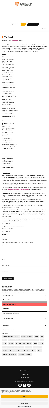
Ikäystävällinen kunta (18, 339)
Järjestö (27, 339)
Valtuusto (5, 354)
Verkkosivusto (5, 271)
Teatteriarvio (27, 350)
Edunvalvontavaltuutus (8, 336)
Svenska (20, 350)
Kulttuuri (29, 343)
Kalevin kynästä (34, 339)
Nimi (3, 259)
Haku (23, 24)
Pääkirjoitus (5, 350)
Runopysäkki (15, 40)
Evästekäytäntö (21, 406)
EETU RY (17, 336)
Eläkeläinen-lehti (33, 24)
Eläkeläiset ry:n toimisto (26, 336)
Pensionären (28, 347)
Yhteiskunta (28, 354)
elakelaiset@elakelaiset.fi (24, 379)
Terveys (34, 350)
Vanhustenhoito (12, 354)
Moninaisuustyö (12, 347)
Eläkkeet (36, 336)
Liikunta (41, 343)
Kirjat (41, 339)
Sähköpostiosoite (6, 265)
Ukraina (39, 350)
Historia (4, 339)
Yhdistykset (21, 354)
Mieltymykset (24, 403)
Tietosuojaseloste (27, 406)
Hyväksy (24, 396)
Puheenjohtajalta (37, 347)
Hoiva (9, 339)
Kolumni (4, 343)
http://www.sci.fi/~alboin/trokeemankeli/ (18, 189)
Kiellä (24, 399)
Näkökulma (20, 347)
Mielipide (5, 347)
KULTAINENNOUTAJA (20, 343)
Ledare (35, 343)
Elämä (42, 336)
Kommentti (4, 245)
